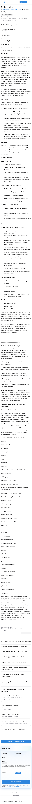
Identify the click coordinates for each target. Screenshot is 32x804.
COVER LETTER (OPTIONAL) (7, 774)
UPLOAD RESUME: (11, 771)
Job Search (16, 2)
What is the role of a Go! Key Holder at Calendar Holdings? (13, 657)
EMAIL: (3, 757)
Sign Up (24, 2)
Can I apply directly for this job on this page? (14, 651)
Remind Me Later (26, 633)
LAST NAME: (18, 753)
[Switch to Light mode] (29, 2)
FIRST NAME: (4, 753)
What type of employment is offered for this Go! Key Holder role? (14, 668)
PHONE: (3, 762)
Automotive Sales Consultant (10, 696)
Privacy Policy (18, 786)
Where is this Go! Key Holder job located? (14, 662)
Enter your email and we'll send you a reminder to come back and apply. (15, 629)
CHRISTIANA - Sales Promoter (11, 714)
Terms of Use (10, 786)
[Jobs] (5, 2)
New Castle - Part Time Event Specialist (13, 722)
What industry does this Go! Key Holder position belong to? (13, 675)
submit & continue (16, 781)
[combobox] (4, 763)
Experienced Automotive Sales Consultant (14, 729)
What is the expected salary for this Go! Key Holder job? (14, 682)
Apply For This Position (15, 741)
